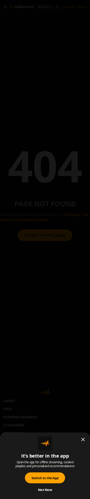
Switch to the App (45, 478)
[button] (45, 249)
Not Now (45, 489)
